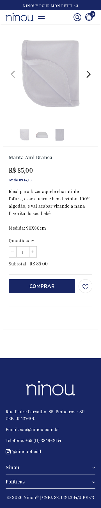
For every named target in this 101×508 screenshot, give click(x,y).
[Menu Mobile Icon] (44, 17)
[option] (50, 73)
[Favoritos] (85, 286)
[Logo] (20, 17)
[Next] (88, 73)
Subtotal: (18, 264)
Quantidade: (21, 240)
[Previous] (12, 73)
